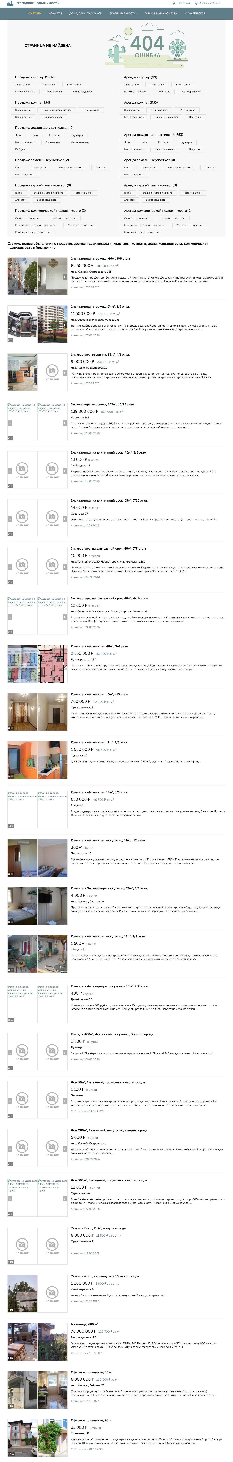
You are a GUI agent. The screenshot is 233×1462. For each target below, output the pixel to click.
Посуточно (164, 92)
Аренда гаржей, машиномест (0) (150, 185)
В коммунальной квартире (56, 110)
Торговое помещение (63, 218)
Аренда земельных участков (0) (149, 160)
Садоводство (39, 167)
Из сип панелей (80, 142)
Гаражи (19, 193)
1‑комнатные (22, 85)
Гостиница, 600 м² (84, 1324)
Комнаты (55, 13)
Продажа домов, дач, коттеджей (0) (44, 128)
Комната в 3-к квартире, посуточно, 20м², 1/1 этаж (109, 888)
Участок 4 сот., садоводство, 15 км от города (105, 1276)
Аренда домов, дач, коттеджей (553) (153, 135)
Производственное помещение (33, 232)
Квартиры (34, 13)
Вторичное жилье (25, 92)
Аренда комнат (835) (141, 102)
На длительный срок (135, 92)
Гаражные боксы (84, 193)
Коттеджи (54, 135)
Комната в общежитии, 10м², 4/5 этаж (99, 694)
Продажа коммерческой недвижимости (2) (50, 211)
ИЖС (18, 167)
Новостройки (54, 92)
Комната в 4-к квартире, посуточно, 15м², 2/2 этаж (109, 986)
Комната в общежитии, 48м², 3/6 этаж (99, 646)
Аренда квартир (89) (140, 77)
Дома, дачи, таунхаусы (85, 13)
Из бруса (20, 149)
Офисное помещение (27, 218)
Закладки (184, 3)
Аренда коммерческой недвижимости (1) (158, 211)
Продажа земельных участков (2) (42, 160)
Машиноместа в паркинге (48, 193)
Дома (18, 135)
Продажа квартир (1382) (35, 77)
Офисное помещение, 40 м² (92, 1420)
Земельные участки (123, 13)
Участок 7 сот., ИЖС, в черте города (98, 1228)
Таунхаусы (77, 135)
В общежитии (23, 110)
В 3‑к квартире (23, 117)
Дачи (35, 135)
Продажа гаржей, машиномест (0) (43, 185)
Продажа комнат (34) (32, 102)
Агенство (101, 167)
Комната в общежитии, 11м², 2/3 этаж (99, 742)
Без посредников (82, 92)
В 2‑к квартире (91, 110)
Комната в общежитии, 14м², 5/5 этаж (99, 792)
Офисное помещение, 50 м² (92, 1372)
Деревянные (53, 142)
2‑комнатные (48, 85)
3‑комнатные (74, 85)
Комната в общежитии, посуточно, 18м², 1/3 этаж (108, 936)
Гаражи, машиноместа (161, 13)
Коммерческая (194, 13)
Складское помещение (81, 225)
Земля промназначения (72, 167)
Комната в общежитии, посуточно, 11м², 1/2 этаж (108, 840)
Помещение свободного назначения (36, 225)
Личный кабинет (210, 3)
